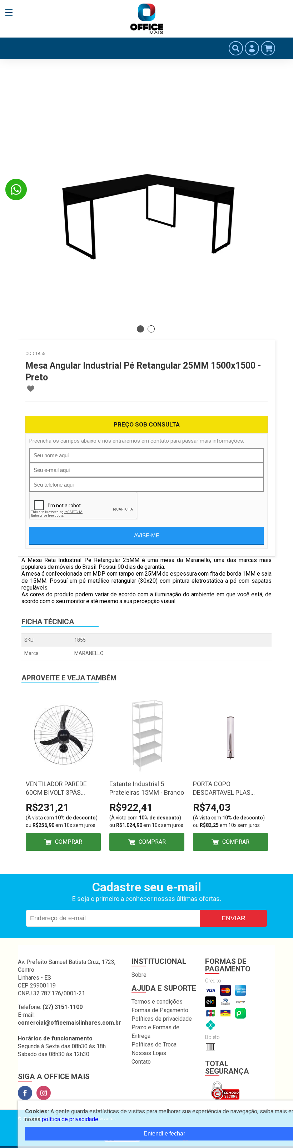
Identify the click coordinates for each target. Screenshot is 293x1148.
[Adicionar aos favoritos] (30, 388)
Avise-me (146, 535)
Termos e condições (157, 1001)
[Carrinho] (268, 48)
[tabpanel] (146, 193)
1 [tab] (140, 328)
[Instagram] (43, 1093)
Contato (141, 1061)
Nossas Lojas (148, 1053)
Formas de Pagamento (159, 1010)
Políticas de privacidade (161, 1018)
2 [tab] (151, 328)
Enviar (233, 918)
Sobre (138, 974)
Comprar (68, 841)
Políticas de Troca (154, 1044)
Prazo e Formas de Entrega (155, 1031)
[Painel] (251, 48)
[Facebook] (25, 1093)
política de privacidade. (70, 1119)
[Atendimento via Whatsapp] (16, 189)
